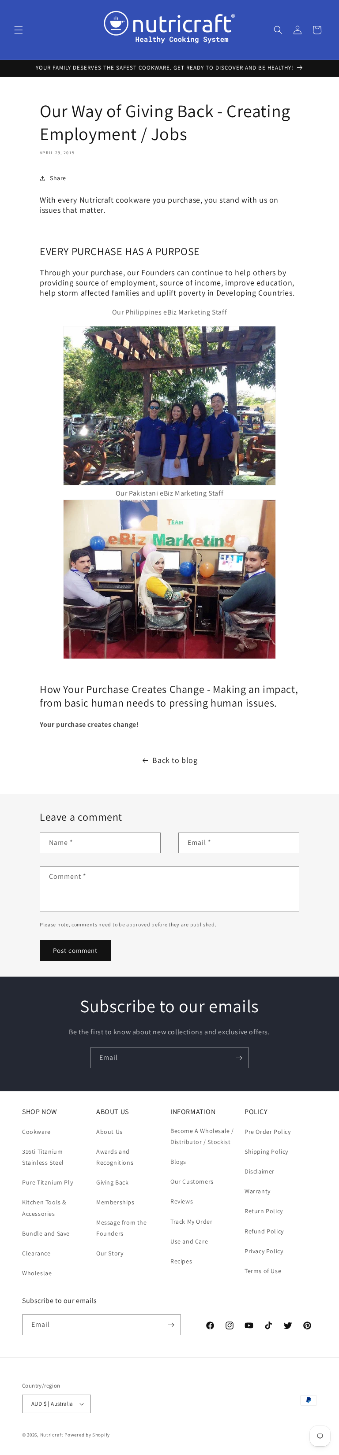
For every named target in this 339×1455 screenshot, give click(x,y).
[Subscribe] (239, 1058)
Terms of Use (263, 1271)
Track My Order (191, 1221)
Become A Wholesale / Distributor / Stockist (202, 1136)
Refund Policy (264, 1231)
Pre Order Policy (268, 1132)
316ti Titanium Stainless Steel (43, 1157)
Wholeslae (37, 1273)
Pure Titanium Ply (47, 1182)
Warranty (258, 1191)
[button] (18, 30)
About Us (109, 1132)
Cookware (36, 1132)
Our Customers (192, 1181)
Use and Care (189, 1241)
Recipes (181, 1261)
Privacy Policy (264, 1251)
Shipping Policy (266, 1151)
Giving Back (112, 1182)
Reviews (181, 1201)
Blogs (178, 1162)
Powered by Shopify (87, 1435)
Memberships (115, 1202)
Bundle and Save (46, 1233)
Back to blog (174, 760)
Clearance (36, 1253)
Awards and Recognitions (114, 1157)
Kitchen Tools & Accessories (44, 1207)
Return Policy (264, 1211)
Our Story (109, 1253)
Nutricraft (52, 1435)
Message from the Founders (121, 1227)
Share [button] (58, 178)
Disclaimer (260, 1171)
